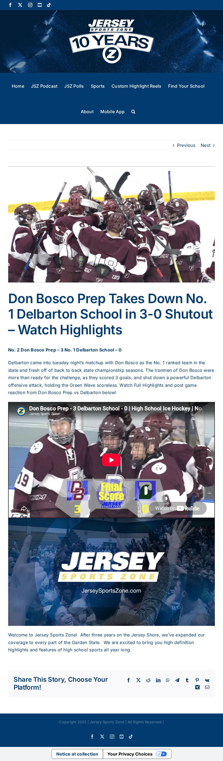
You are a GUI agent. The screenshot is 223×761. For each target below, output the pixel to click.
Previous (186, 145)
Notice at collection (77, 754)
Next (205, 145)
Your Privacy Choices (130, 754)
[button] (133, 111)
